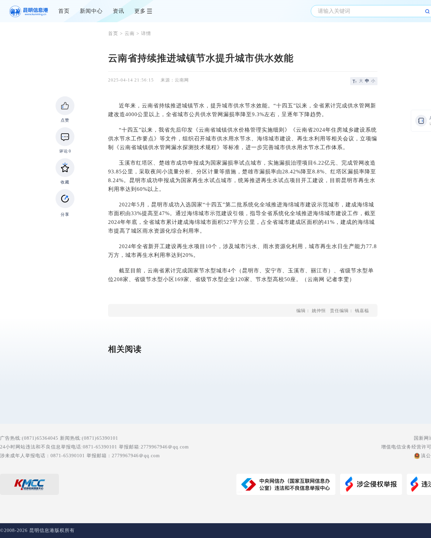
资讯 (118, 11)
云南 (130, 33)
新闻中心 (91, 11)
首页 (64, 11)
